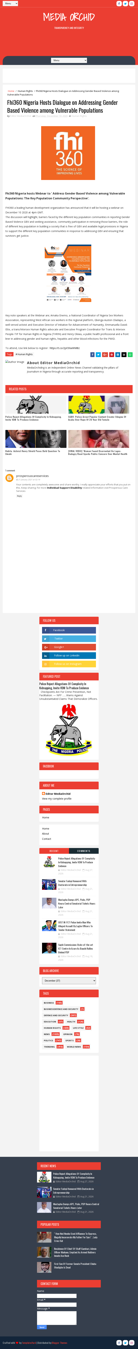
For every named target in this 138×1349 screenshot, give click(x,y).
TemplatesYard (29, 1343)
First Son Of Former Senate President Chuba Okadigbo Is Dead (75, 1265)
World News (74, 1046)
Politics (48, 1040)
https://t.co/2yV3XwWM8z (65, 348)
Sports (69, 1040)
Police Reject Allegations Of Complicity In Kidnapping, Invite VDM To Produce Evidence (33, 418)
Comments (83, 851)
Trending (49, 1046)
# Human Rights (24, 354)
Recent (54, 851)
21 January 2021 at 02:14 (29, 479)
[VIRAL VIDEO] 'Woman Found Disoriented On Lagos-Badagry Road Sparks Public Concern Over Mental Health (97, 452)
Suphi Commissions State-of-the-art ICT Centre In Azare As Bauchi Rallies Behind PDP (75, 948)
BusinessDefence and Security (61, 1009)
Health (71, 1021)
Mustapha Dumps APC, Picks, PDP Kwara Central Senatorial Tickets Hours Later (76, 903)
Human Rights (25, 91)
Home (11, 91)
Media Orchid (69, 17)
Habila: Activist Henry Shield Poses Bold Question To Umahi (32, 452)
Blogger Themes (59, 1343)
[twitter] (125, 3)
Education (50, 1021)
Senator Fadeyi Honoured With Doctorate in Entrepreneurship (72, 883)
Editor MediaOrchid (58, 793)
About (45, 833)
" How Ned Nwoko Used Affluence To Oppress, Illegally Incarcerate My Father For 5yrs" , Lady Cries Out (75, 1237)
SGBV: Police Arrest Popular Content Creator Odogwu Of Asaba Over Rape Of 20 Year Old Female (97, 418)
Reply (19, 496)
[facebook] (119, 3)
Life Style (78, 1028)
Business (49, 1002)
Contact (46, 838)
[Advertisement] (69, 43)
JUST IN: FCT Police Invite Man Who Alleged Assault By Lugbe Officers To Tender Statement (75, 926)
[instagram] (131, 3)
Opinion (67, 1034)
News (47, 1034)
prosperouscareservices (32, 476)
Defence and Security (56, 1015)
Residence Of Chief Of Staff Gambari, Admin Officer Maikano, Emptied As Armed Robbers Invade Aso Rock (75, 1252)
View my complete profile (57, 798)
